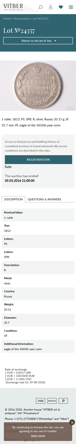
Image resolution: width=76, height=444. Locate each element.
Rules (8, 166)
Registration (38, 159)
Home (7, 18)
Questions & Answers (44, 199)
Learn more (38, 435)
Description (13, 199)
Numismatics (22, 18)
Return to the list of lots (36, 41)
